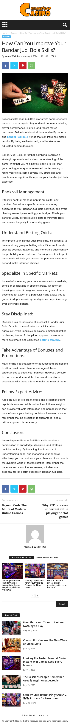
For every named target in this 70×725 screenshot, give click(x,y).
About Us (43, 715)
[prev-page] (33, 596)
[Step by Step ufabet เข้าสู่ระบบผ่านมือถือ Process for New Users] (35, 571)
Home (4, 33)
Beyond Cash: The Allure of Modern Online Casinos (14, 509)
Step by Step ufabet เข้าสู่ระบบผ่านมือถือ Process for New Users (34, 584)
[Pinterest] (23, 65)
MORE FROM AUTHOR (47, 557)
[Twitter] (14, 65)
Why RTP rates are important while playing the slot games (55, 511)
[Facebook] (5, 65)
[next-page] (37, 596)
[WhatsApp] (31, 65)
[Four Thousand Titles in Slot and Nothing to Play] (11, 628)
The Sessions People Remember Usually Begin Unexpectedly (43, 678)
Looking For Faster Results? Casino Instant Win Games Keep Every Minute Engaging (11, 585)
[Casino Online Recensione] (35, 10)
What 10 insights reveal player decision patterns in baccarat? (56, 584)
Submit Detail (28, 715)
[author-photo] (35, 534)
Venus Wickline (12, 56)
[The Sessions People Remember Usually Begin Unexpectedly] (11, 682)
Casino (14, 33)
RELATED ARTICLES (21, 557)
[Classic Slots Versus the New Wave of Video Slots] (11, 645)
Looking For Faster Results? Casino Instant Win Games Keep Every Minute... (45, 661)
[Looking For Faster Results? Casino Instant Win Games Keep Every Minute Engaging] (12, 571)
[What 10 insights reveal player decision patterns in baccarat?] (57, 571)
